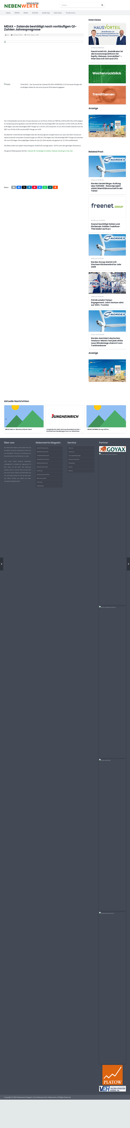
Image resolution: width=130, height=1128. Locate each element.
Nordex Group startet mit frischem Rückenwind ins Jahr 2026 (106, 264)
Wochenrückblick (41, 478)
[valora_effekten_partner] (112, 1089)
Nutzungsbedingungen (74, 455)
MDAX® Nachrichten (42, 451)
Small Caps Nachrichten (43, 474)
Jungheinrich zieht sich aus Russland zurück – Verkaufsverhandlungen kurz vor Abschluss (22, 430)
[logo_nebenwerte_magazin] (21, 5)
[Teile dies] (18, 187)
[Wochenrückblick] (107, 74)
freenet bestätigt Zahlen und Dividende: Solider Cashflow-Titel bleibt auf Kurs (105, 226)
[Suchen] (102, 5)
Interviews (39, 482)
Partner (70, 467)
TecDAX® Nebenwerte (43, 455)
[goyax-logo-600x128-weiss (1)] (112, 449)
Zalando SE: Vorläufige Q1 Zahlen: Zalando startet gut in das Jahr (50, 151)
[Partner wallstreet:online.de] (112, 682)
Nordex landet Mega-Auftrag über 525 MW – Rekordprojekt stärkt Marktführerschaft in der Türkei (107, 187)
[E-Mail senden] (13, 187)
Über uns (70, 448)
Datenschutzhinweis (73, 459)
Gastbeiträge (40, 486)
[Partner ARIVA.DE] (112, 835)
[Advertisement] (44, 113)
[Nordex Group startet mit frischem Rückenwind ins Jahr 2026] (107, 245)
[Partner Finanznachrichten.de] (112, 529)
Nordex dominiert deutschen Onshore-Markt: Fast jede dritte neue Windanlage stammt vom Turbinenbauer (107, 342)
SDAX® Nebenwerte (42, 463)
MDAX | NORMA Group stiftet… (57, 429)
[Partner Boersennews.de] (112, 988)
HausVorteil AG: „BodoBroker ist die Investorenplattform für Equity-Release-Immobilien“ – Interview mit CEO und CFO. (107, 55)
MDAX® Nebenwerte (42, 448)
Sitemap (70, 470)
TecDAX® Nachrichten (43, 459)
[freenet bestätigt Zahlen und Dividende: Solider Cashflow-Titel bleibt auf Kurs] (107, 207)
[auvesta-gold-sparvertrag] (107, 126)
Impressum (71, 451)
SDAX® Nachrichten (42, 467)
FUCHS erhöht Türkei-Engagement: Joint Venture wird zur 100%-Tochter (107, 302)
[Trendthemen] (107, 95)
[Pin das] (34, 187)
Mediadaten (71, 463)
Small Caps (39, 470)
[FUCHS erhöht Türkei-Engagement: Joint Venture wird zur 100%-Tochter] (107, 283)
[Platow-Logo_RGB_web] (112, 1075)
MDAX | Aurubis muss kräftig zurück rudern (104, 429)
